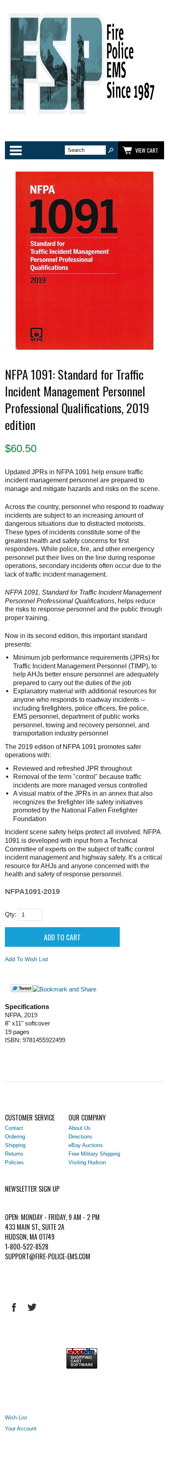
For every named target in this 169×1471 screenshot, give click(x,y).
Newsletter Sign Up (32, 1189)
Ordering (15, 1137)
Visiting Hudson (87, 1162)
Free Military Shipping (94, 1154)
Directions (80, 1137)
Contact (14, 1128)
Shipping (15, 1145)
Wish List (16, 1417)
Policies (14, 1162)
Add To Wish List (26, 959)
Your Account (21, 1429)
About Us (80, 1128)
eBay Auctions (86, 1145)
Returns (14, 1154)
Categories (16, 150)
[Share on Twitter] (22, 990)
